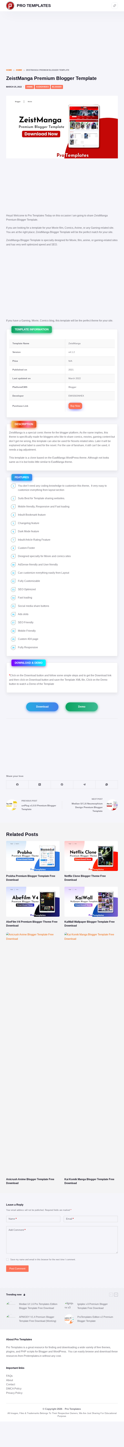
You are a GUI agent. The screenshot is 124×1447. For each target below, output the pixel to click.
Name (13, 1218)
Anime (29, 87)
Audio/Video (42, 87)
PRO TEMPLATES (34, 5)
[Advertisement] (62, 35)
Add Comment (17, 1229)
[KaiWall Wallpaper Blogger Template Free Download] (91, 902)
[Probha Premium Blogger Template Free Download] (33, 856)
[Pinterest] (62, 785)
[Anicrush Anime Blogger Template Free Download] (33, 1053)
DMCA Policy (13, 1388)
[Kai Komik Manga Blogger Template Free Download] (91, 1053)
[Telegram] (84, 785)
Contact (10, 1384)
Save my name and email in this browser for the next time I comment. (43, 1259)
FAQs (9, 1375)
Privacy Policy (14, 1393)
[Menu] (114, 5)
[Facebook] (17, 785)
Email (70, 1218)
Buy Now (75, 405)
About (9, 1380)
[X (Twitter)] (40, 785)
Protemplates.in (33, 1356)
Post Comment (17, 1268)
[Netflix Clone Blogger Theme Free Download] (91, 856)
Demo (81, 706)
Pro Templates (73, 1409)
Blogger (57, 87)
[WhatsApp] (107, 785)
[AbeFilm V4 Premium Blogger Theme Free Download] (33, 902)
